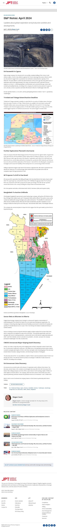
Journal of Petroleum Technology (11, 30)
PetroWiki (17, 507)
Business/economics (16, 415)
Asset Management (46, 510)
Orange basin (12, 389)
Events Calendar (19, 501)
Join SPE (3, 501)
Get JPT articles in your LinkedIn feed (15, 465)
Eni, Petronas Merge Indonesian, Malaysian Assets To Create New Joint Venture (31, 452)
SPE (16, 498)
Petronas (26, 387)
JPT (29, 498)
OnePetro (17, 505)
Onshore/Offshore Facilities (46, 513)
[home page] (12, 2)
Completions (45, 502)
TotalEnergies (41, 387)
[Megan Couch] (8, 398)
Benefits (3, 503)
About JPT (30, 501)
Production (44, 516)
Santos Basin (20, 389)
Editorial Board (32, 503)
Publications (18, 503)
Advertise (30, 505)
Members (4, 498)
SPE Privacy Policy (19, 511)
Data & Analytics (46, 504)
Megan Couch (18, 397)
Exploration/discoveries (9, 15)
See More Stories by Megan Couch (21, 405)
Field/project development (17, 424)
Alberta (28, 389)
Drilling (43, 506)
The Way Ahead (19, 509)
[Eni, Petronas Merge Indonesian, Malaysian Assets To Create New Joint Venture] (7, 453)
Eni (9, 387)
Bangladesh (33, 389)
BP (16, 389)
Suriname (36, 387)
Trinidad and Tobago (15, 387)
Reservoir (44, 518)
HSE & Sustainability (47, 508)
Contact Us (4, 507)
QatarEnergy (47, 387)
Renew (3, 505)
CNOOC (24, 389)
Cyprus (21, 387)
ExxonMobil (31, 387)
